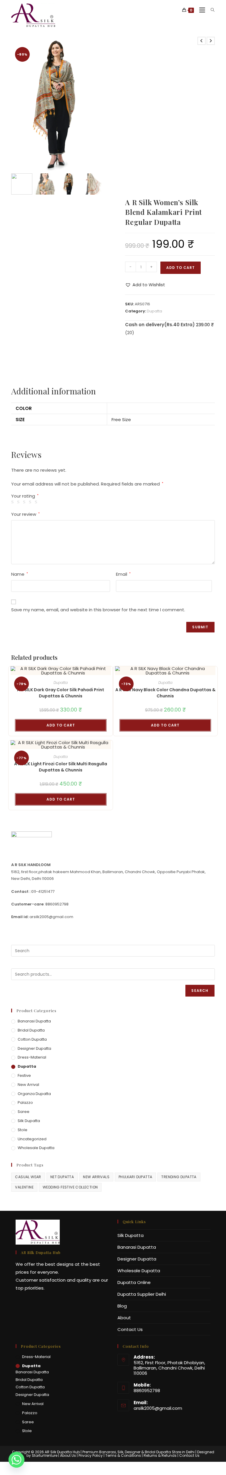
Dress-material (32, 1057)
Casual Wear (28, 1176)
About (124, 1318)
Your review (25, 514)
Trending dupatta (178, 1176)
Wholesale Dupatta (36, 1148)
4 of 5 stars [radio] (31, 502)
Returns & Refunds (160, 1455)
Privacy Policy (91, 1455)
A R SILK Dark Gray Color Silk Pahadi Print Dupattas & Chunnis (60, 693)
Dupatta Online (134, 1282)
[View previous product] (201, 41)
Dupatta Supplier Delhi (141, 1294)
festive (24, 1075)
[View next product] (211, 41)
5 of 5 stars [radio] (37, 502)
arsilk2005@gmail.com (158, 1408)
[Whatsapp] (16, 1460)
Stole (22, 1130)
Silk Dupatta (29, 1121)
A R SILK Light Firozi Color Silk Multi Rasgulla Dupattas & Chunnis (60, 767)
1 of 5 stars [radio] (13, 502)
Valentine (24, 1187)
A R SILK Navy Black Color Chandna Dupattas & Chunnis (165, 693)
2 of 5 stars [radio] (19, 502)
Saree (23, 1111)
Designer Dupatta (34, 1048)
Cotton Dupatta (32, 1039)
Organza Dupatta (34, 1093)
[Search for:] (210, 10)
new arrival (28, 1084)
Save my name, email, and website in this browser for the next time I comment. (98, 610)
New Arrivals (96, 1176)
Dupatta (154, 311)
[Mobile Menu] (200, 10)
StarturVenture (44, 1455)
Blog (122, 1306)
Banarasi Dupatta (34, 1021)
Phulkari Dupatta (135, 1176)
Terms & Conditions (123, 1455)
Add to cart (180, 267)
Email (123, 574)
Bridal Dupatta (31, 1030)
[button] (95, 106)
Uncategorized (32, 1139)
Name (19, 574)
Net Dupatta (62, 1176)
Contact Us (130, 1329)
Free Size (121, 419)
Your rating (25, 496)
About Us (68, 1455)
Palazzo (25, 1102)
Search (199, 990)
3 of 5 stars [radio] (25, 502)
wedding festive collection (70, 1187)
